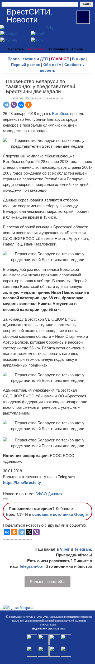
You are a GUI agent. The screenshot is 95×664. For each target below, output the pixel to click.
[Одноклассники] (28, 105)
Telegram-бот (31, 566)
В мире (78, 59)
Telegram (82, 549)
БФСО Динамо (48, 494)
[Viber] (14, 105)
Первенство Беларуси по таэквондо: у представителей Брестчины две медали (40, 86)
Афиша (77, 49)
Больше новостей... (47, 581)
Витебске (61, 113)
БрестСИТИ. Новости (30, 15)
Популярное (58, 49)
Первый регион (25, 64)
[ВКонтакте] (21, 105)
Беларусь (16, 49)
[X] (29, 532)
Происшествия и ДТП (28, 59)
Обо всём (52, 64)
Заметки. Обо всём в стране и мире (37, 98)
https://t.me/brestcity (22, 482)
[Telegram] (6, 105)
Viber (65, 549)
